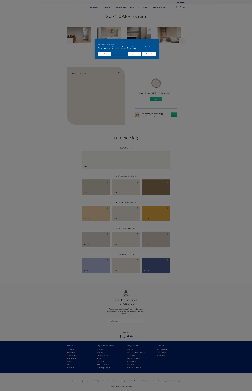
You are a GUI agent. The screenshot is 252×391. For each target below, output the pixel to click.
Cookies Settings (104, 54)
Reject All (149, 54)
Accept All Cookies (134, 54)
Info (134, 48)
